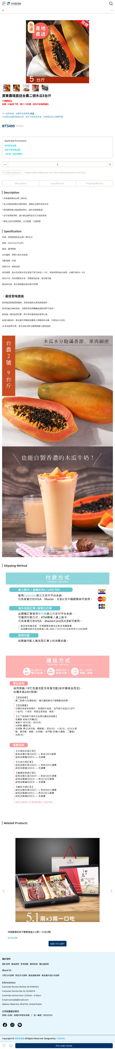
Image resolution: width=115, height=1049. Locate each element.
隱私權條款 (44, 964)
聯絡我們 (15, 964)
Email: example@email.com (15, 999)
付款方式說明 (8, 975)
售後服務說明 (34, 975)
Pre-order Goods (64, 1045)
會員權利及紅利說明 (50, 975)
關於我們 (6, 964)
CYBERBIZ (60, 1038)
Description (21, 183)
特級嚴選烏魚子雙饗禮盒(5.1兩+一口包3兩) (29, 931)
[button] (111, 891)
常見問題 (24, 964)
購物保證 (34, 964)
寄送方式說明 (21, 975)
